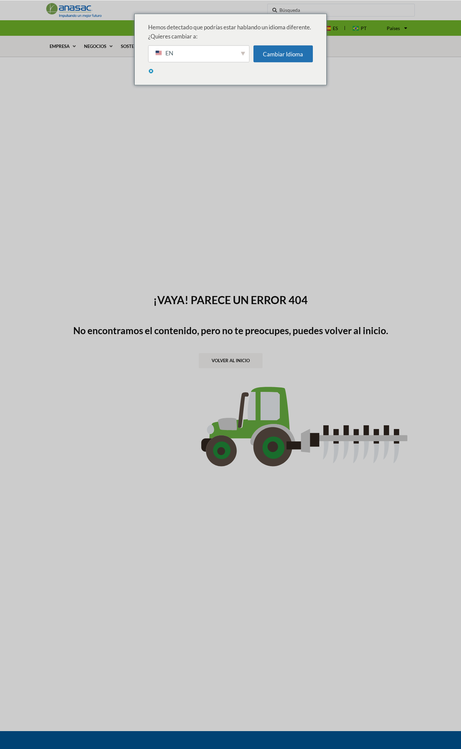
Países (393, 28)
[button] (63, 46)
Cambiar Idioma (283, 53)
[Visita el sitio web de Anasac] (101, 10)
